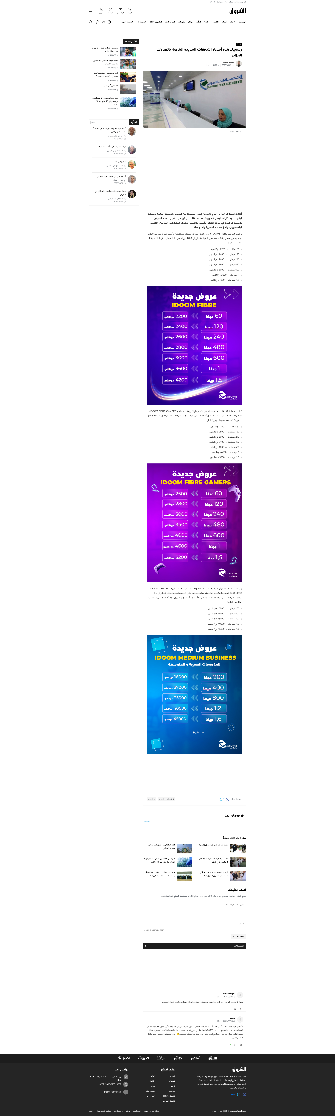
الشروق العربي (127, 22)
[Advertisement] (194, 153)
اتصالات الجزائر (165, 799)
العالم (224, 22)
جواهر (190, 22)
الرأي (198, 22)
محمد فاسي (228, 62)
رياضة (206, 22)
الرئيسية (242, 22)
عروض (231, 233)
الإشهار (91, 1111)
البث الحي (137, 1111)
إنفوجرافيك (170, 22)
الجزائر (232, 22)
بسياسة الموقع (180, 896)
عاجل (128, 1111)
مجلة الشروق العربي (151, 1111)
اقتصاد (216, 22)
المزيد (93, 122)
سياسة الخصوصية (104, 1111)
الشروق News (155, 22)
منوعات (181, 22)
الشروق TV (141, 22)
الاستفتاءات (118, 1111)
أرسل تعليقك (238, 936)
